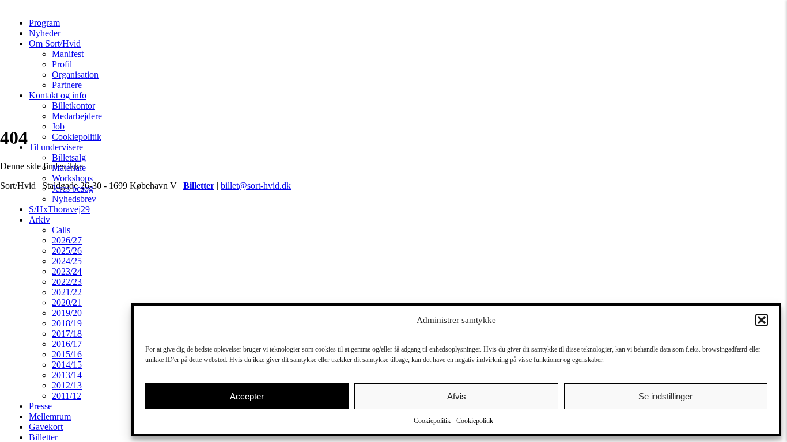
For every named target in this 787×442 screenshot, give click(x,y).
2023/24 (67, 271)
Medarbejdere (77, 116)
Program (44, 23)
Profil (62, 64)
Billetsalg (69, 157)
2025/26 (67, 251)
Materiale (69, 168)
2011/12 (66, 396)
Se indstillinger (665, 396)
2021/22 (67, 292)
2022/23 (67, 282)
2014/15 (67, 364)
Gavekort (46, 427)
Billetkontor (73, 105)
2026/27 (67, 240)
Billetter (43, 437)
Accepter (247, 396)
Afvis (456, 396)
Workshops (72, 178)
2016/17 (67, 344)
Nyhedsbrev (74, 199)
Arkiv (39, 219)
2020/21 (67, 302)
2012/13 (67, 385)
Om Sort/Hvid (55, 43)
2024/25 (67, 261)
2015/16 (67, 354)
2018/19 (67, 323)
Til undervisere (56, 147)
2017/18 (67, 333)
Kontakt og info (57, 95)
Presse (40, 406)
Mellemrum (50, 416)
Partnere (67, 85)
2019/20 (67, 313)
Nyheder (44, 33)
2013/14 (67, 375)
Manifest (68, 54)
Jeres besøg (72, 188)
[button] (761, 320)
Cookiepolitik (432, 421)
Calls (61, 230)
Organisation (75, 74)
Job (58, 126)
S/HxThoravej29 (59, 209)
